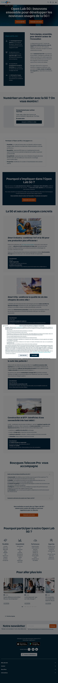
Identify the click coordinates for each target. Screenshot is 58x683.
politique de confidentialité (37, 352)
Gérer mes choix (23, 355)
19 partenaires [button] (19, 327)
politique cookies (47, 352)
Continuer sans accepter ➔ (11, 353)
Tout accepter (34, 355)
